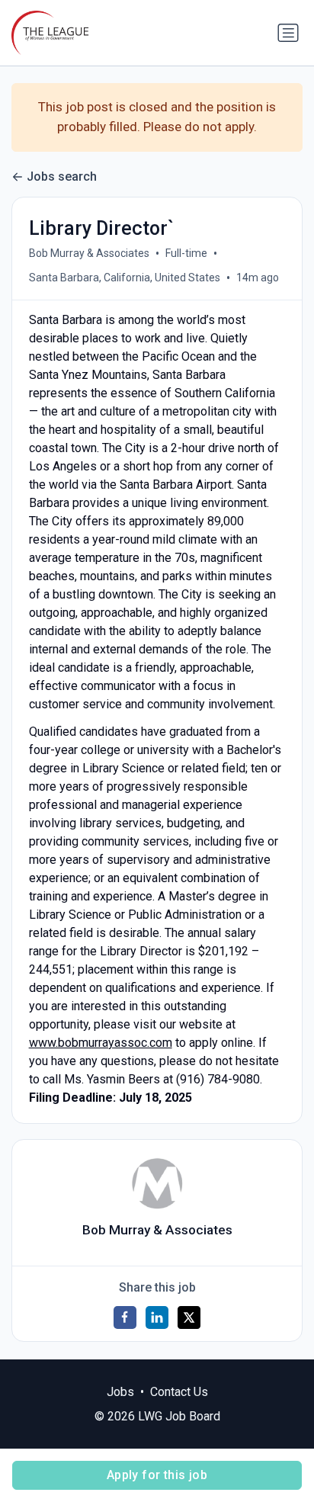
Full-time (186, 253)
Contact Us (179, 1392)
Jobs (120, 1392)
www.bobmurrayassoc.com (100, 1042)
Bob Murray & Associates (89, 253)
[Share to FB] (125, 1317)
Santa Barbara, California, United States (124, 277)
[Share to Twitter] (189, 1317)
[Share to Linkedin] (157, 1317)
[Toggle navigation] (288, 32)
